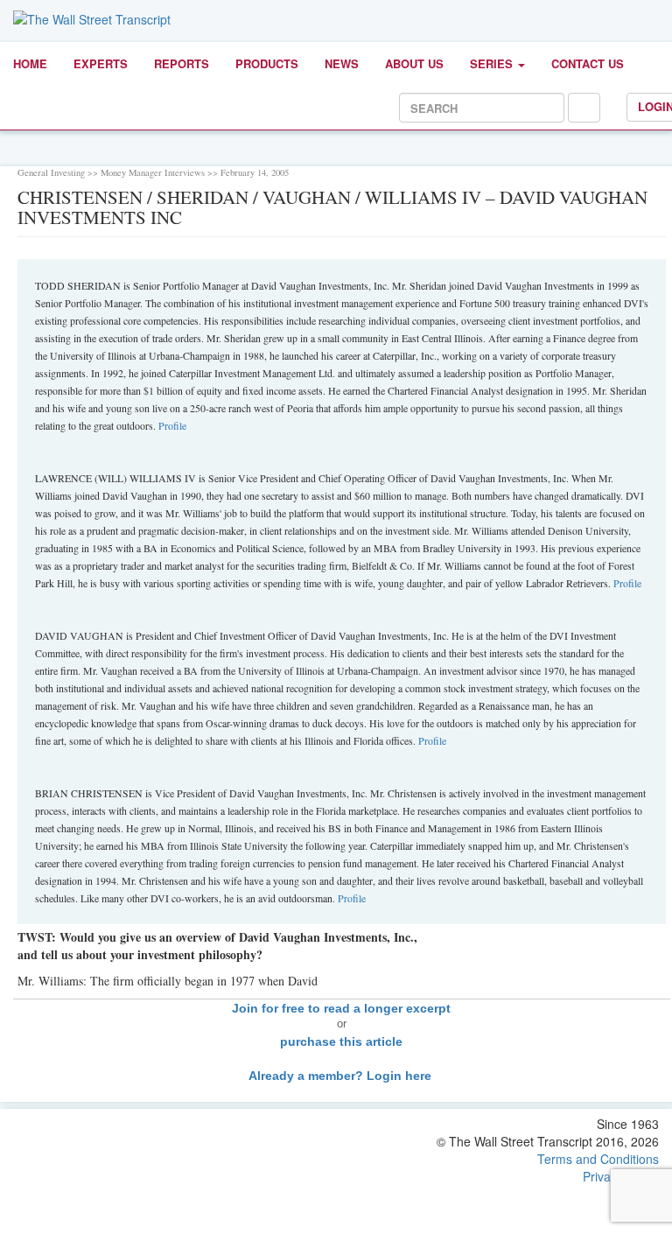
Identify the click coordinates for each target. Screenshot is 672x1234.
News (342, 63)
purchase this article (341, 1041)
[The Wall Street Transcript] (92, 17)
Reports (181, 63)
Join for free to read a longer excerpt (341, 1008)
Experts (101, 63)
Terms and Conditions (598, 1158)
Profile (172, 425)
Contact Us (587, 63)
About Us (414, 63)
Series (493, 63)
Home (30, 63)
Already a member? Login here (341, 1076)
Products (266, 63)
